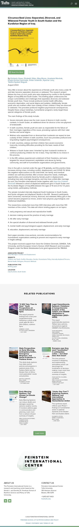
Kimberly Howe (16, 78)
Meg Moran (41, 78)
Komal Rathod (56, 381)
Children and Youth (14, 259)
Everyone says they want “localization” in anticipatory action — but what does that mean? (60, 352)
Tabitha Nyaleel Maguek (17, 82)
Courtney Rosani (57, 334)
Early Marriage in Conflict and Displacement (21, 254)
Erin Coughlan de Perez (60, 380)
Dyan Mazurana (57, 331)
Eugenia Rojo (23, 421)
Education (29, 259)
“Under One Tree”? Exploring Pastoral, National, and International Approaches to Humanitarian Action (61, 396)
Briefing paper (12, 267)
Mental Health (12, 261)
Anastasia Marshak (54, 78)
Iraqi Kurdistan (12, 272)
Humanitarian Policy (45, 259)
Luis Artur (55, 378)
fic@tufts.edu (46, 499)
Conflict (23, 259)
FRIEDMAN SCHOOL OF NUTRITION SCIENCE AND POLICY (39, 520)
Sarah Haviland (57, 335)
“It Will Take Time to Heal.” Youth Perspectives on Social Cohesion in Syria (28, 308)
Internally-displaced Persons (61, 259)
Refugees (20, 261)
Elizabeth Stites (30, 78)
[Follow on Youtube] (9, 500)
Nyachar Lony (48, 80)
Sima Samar (55, 332)
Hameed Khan (23, 420)
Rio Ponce (66, 335)
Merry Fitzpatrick (57, 418)
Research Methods (30, 261)
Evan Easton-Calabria (59, 377)
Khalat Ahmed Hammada (18, 80)
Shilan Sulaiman (35, 80)
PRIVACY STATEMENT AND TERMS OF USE (39, 523)
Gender (35, 259)
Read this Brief (17, 72)
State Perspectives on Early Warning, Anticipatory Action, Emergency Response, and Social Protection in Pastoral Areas (27, 354)
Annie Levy (55, 337)
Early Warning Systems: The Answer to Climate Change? (27, 394)
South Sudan (22, 272)
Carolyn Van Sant (58, 383)
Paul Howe (22, 380)
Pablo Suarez (23, 423)
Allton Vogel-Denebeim (27, 330)
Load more (39, 433)
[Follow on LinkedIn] (5, 500)
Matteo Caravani (24, 379)
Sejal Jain (55, 339)
